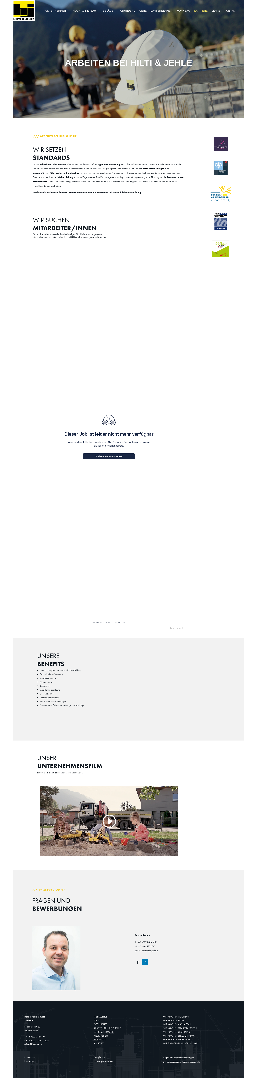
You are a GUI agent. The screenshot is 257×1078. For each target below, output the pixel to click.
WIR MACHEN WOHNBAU (176, 1039)
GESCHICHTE (100, 1024)
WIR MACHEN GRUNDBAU (176, 1031)
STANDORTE (100, 1039)
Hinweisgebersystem (103, 1061)
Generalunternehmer (156, 11)
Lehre (216, 11)
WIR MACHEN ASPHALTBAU (177, 1024)
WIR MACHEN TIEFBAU (174, 1020)
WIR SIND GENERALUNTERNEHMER (181, 1043)
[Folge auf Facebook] (138, 962)
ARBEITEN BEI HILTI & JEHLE (107, 1028)
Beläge (108, 11)
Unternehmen (55, 11)
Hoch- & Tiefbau (84, 11)
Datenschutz (30, 1057)
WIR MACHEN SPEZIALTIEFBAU (178, 1035)
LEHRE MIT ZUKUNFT (104, 1031)
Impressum (29, 1061)
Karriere (201, 11)
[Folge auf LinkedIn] (145, 962)
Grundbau (127, 11)
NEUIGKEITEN (101, 1035)
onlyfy (181, 628)
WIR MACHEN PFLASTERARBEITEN (180, 1028)
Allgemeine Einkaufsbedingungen (178, 1057)
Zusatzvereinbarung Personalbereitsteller (181, 1061)
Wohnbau (183, 11)
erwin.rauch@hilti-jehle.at (146, 950)
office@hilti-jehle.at (33, 1044)
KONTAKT (99, 1043)
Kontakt (230, 11)
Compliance (99, 1057)
